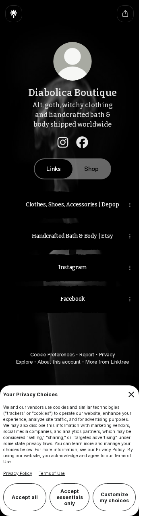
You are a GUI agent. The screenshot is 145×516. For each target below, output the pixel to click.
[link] (60, 142)
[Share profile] (125, 14)
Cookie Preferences (49, 354)
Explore (21, 361)
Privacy (104, 354)
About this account (56, 361)
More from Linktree (104, 361)
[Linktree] (14, 14)
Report (84, 354)
